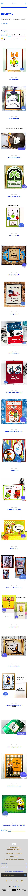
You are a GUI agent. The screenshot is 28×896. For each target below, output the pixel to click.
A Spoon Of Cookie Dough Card (14, 705)
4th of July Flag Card (14, 353)
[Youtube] (22, 881)
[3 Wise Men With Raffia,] (14, 255)
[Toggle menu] (2, 3)
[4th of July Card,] (14, 294)
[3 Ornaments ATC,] (14, 216)
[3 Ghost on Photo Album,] (14, 138)
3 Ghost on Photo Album (14, 157)
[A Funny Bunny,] (14, 529)
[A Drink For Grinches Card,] (14, 490)
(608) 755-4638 (14, 856)
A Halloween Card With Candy (14, 587)
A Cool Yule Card (14, 470)
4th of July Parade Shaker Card (14, 392)
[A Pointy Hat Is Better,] (14, 646)
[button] (14, 30)
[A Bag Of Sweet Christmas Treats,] (14, 411)
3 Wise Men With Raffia (14, 275)
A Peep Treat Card (14, 627)
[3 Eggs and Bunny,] (14, 59)
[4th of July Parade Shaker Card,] (14, 372)
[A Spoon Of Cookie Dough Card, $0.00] (14, 685)
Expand (5, 23)
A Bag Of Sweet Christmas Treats (14, 431)
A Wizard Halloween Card (14, 786)
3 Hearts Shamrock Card (14, 196)
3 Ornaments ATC (14, 235)
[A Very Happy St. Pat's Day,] (14, 727)
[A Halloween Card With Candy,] (14, 568)
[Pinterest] (11, 881)
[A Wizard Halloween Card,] (14, 766)
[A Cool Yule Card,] (14, 450)
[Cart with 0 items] (25, 3)
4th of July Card (14, 314)
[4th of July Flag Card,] (14, 333)
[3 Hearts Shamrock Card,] (14, 177)
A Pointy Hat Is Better (14, 666)
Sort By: (13, 39)
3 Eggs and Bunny (14, 79)
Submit (25, 875)
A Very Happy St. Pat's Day (14, 747)
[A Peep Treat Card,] (14, 607)
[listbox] (21, 39)
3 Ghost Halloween (14, 118)
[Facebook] (6, 881)
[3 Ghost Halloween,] (14, 98)
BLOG (17, 886)
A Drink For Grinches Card (14, 509)
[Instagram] (16, 881)
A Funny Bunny (14, 548)
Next (24, 35)
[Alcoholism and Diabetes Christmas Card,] (14, 805)
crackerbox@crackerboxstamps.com (14, 859)
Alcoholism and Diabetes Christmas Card (14, 825)
